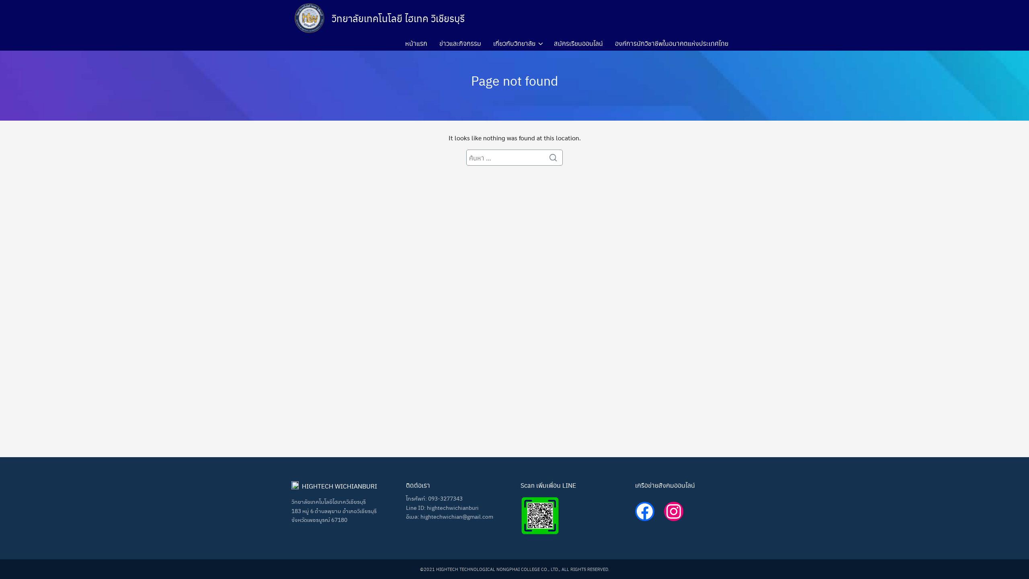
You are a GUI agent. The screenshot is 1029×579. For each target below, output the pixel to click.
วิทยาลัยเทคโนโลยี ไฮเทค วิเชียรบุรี (398, 18)
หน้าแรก (416, 43)
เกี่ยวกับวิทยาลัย (514, 43)
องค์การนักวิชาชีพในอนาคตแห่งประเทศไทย (671, 43)
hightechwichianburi (453, 507)
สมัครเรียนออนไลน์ (578, 43)
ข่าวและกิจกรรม (460, 43)
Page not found (514, 80)
